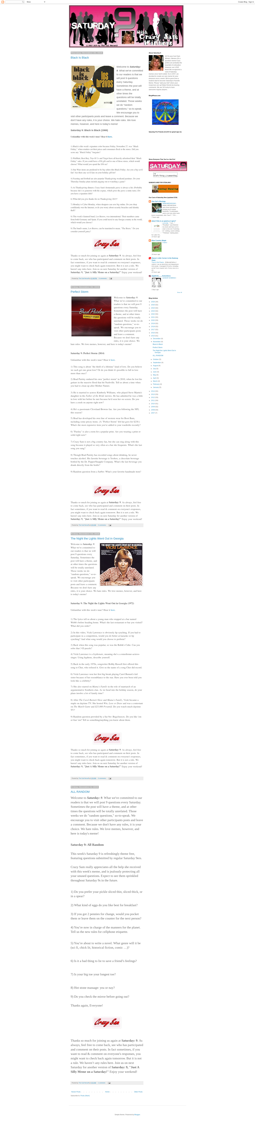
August (155, 366)
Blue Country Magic (159, 240)
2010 (153, 404)
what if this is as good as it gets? (164, 221)
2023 (153, 311)
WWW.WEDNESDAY (169, 203)
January (156, 387)
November (157, 342)
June (155, 372)
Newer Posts (75, 1092)
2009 (153, 407)
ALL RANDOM (80, 791)
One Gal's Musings (159, 201)
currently (166, 223)
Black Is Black (80, 57)
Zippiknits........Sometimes (161, 276)
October (156, 359)
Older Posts (138, 1092)
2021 (153, 317)
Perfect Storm (79, 291)
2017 (153, 330)
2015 (153, 336)
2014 (153, 391)
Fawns (165, 242)
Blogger (137, 1115)
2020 (153, 320)
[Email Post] (110, 278)
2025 (153, 305)
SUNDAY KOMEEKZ (169, 278)
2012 (153, 397)
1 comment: (102, 1083)
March (155, 381)
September (157, 363)
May (154, 375)
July (154, 369)
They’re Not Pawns (158, 262)
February (156, 384)
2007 (153, 413)
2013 (153, 394)
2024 (153, 308)
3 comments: (103, 278)
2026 (153, 302)
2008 (153, 410)
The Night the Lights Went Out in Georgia (97, 538)
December (157, 339)
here (110, 136)
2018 (153, 326)
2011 (153, 400)
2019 (153, 323)
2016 (153, 333)
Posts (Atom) (85, 1096)
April (155, 378)
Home (107, 1092)
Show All (179, 292)
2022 (153, 314)
